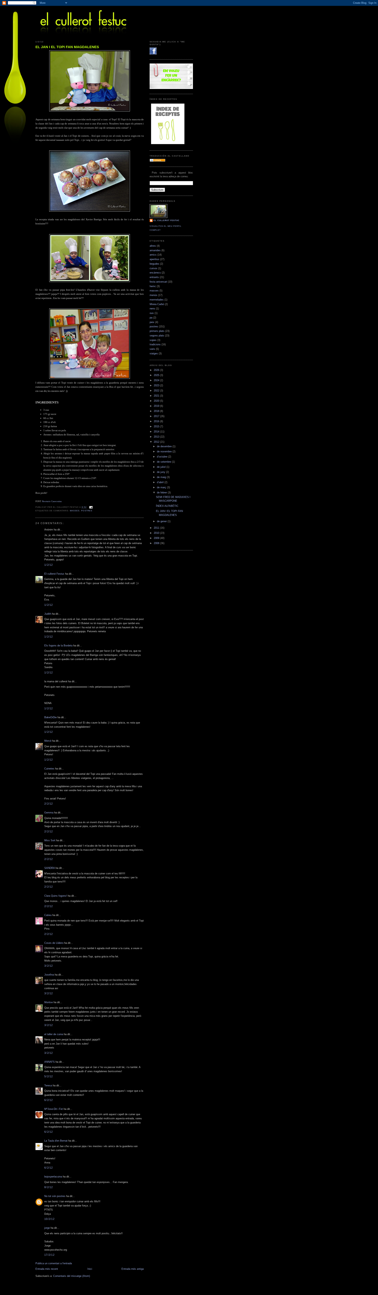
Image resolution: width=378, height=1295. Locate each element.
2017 (157, 416)
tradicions (155, 344)
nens (152, 308)
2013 (157, 436)
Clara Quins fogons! (55, 895)
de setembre (164, 461)
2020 (157, 400)
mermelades (157, 299)
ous (152, 313)
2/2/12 (48, 803)
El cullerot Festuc (54, 573)
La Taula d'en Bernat (56, 1140)
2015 (157, 426)
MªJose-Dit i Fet (53, 1108)
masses (75, 511)
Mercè (47, 740)
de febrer (162, 492)
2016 (157, 421)
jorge (47, 1227)
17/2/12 (49, 1254)
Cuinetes (49, 768)
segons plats (157, 335)
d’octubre (162, 456)
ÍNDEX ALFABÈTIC (167, 505)
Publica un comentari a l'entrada (53, 1263)
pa (151, 317)
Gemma (48, 812)
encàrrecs (155, 272)
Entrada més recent (46, 1268)
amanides (155, 250)
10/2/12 (49, 1219)
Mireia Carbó (157, 304)
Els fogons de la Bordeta (58, 645)
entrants (154, 277)
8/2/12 (48, 1187)
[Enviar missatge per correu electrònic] (90, 507)
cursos (153, 268)
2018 (157, 411)
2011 (157, 527)
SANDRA (49, 867)
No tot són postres (54, 1196)
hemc (153, 286)
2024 (157, 380)
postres (86, 511)
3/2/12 (48, 965)
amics (153, 254)
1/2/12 (48, 564)
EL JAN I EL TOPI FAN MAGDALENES (67, 47)
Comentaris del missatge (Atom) (71, 1275)
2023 (157, 385)
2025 (157, 375)
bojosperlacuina (53, 1176)
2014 (157, 431)
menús (153, 295)
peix (152, 322)
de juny (161, 472)
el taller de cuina (53, 1034)
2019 (157, 405)
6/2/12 (48, 1100)
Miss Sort (49, 840)
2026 (157, 370)
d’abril (160, 482)
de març (162, 487)
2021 (157, 395)
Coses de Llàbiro (53, 942)
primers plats (157, 331)
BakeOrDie (50, 717)
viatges (154, 353)
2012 (157, 441)
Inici (89, 1268)
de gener (162, 521)
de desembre (164, 446)
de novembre (164, 451)
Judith (47, 613)
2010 (157, 532)
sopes (153, 340)
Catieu (48, 915)
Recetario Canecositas (52, 501)
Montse (48, 1002)
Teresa (48, 1085)
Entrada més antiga (132, 1268)
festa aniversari (158, 281)
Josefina (49, 974)
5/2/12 (48, 1076)
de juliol (161, 466)
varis (152, 348)
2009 (157, 538)
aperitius (154, 259)
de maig (162, 477)
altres (153, 245)
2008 (157, 543)
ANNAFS (49, 1061)
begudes (154, 263)
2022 (157, 390)
